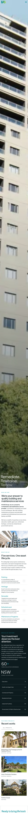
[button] (26, 2)
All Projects (7, 727)
